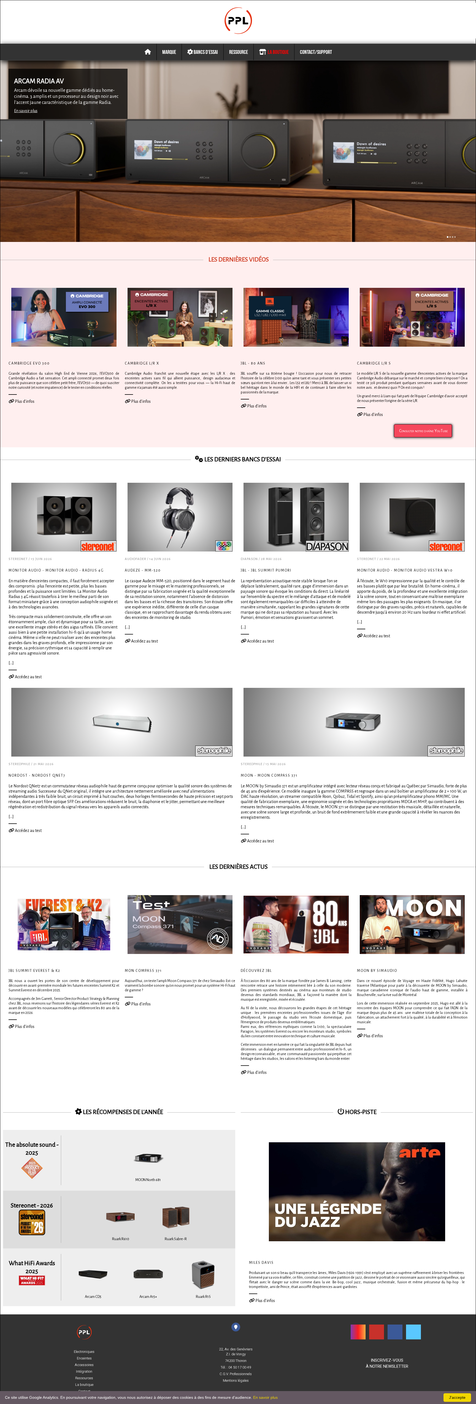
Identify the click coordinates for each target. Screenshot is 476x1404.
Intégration (84, 1371)
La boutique (277, 52)
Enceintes (84, 1358)
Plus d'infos (24, 401)
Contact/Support (316, 52)
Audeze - (143, 570)
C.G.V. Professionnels (236, 1374)
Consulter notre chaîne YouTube (423, 431)
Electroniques (84, 1351)
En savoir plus (25, 111)
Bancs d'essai (205, 52)
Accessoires (84, 1364)
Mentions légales (236, 1380)
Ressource (238, 52)
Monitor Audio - (56, 570)
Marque (169, 52)
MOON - (269, 775)
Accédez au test (28, 677)
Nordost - (37, 775)
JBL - (266, 570)
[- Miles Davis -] (357, 1191)
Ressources (84, 1378)
